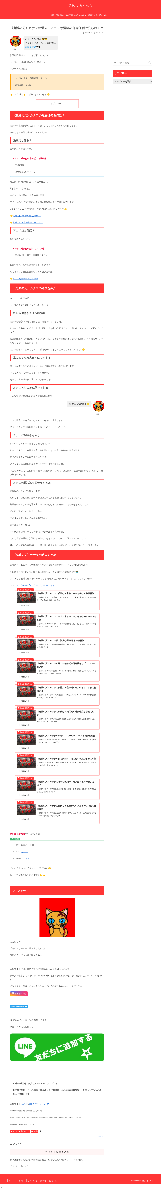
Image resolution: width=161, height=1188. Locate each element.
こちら (24, 851)
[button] (150, 62)
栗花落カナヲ (25, 1131)
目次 (53, 103)
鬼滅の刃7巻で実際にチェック (27, 216)
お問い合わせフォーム (48, 1181)
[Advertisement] (132, 40)
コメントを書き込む (57, 1151)
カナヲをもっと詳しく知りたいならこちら (34, 585)
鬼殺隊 (35, 1131)
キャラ (15, 1131)
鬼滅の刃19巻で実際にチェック (28, 222)
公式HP (24, 1104)
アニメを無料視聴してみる (25, 278)
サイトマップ (33, 1181)
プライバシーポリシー (17, 1181)
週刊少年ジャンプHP (39, 1104)
